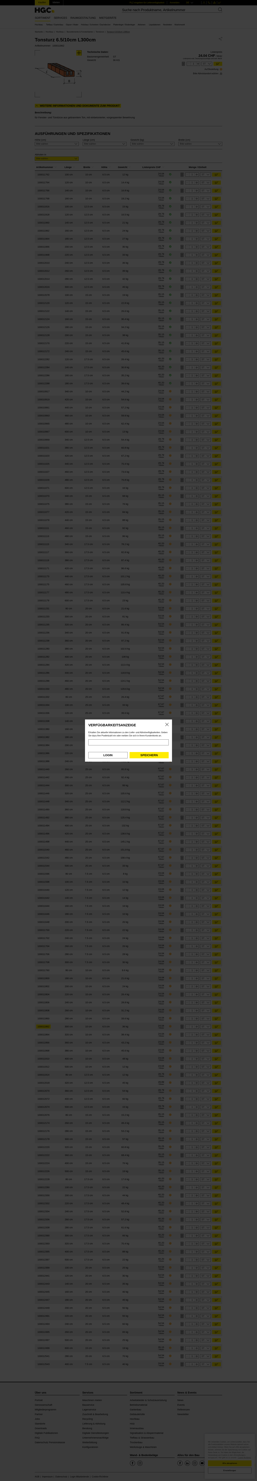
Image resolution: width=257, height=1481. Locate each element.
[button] (108, 755)
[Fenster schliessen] (167, 725)
